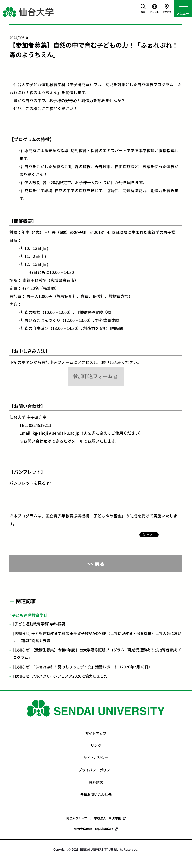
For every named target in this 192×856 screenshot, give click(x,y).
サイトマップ (96, 733)
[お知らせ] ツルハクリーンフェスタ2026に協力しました (60, 676)
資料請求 (96, 782)
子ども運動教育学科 (30, 615)
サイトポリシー (96, 757)
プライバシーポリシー (96, 769)
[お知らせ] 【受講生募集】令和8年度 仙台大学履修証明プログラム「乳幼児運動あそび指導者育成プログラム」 (97, 653)
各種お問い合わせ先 (96, 794)
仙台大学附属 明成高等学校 (93, 829)
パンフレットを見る (28, 483)
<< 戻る (96, 563)
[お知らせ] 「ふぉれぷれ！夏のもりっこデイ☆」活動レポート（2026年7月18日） (82, 666)
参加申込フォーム (93, 376)
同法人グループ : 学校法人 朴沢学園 (93, 818)
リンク (96, 745)
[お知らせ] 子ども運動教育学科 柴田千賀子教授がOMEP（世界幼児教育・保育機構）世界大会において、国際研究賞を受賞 (97, 637)
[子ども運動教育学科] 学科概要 (39, 623)
